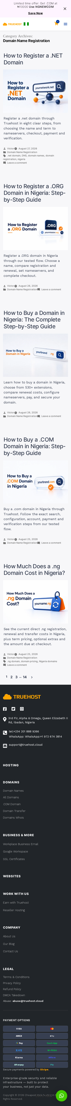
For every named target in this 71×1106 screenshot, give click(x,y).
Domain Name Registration (22, 152)
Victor (10, 148)
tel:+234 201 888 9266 (24, 731)
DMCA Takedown (14, 995)
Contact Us (10, 951)
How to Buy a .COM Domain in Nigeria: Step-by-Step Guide (35, 446)
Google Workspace (15, 851)
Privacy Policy (12, 983)
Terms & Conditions (16, 977)
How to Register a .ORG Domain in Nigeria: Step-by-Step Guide (35, 193)
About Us (9, 936)
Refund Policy (12, 989)
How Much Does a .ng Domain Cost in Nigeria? (34, 569)
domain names (36, 155)
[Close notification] (65, 8)
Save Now (35, 13)
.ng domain (13, 661)
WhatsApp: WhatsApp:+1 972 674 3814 (35, 736)
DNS (24, 155)
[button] (26, 24)
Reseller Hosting (14, 910)
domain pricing (29, 661)
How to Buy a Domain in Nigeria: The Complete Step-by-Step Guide (34, 319)
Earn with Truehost (16, 902)
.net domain (13, 155)
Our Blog (8, 944)
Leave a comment (17, 162)
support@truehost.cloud (25, 744)
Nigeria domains (48, 661)
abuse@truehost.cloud (27, 1000)
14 (25, 677)
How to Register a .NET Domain (33, 59)
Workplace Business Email (20, 844)
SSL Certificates (14, 859)
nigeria (21, 159)
